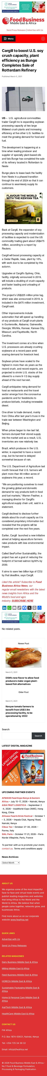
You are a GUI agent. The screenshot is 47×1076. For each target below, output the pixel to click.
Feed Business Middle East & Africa (20, 975)
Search (6, 729)
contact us (7, 848)
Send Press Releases (16, 30)
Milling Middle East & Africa (15, 968)
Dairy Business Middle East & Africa (20, 962)
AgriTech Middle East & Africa (17, 1007)
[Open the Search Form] (43, 38)
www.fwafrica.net (19, 919)
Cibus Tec (7, 827)
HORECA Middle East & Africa (17, 981)
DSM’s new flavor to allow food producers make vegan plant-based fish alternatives (22, 680)
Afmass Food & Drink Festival (17, 816)
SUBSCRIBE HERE (22, 600)
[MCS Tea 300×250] (23, 222)
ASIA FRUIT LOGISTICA (14, 805)
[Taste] (23, 11)
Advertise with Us (35, 30)
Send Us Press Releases (14, 945)
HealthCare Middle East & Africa (18, 1013)
